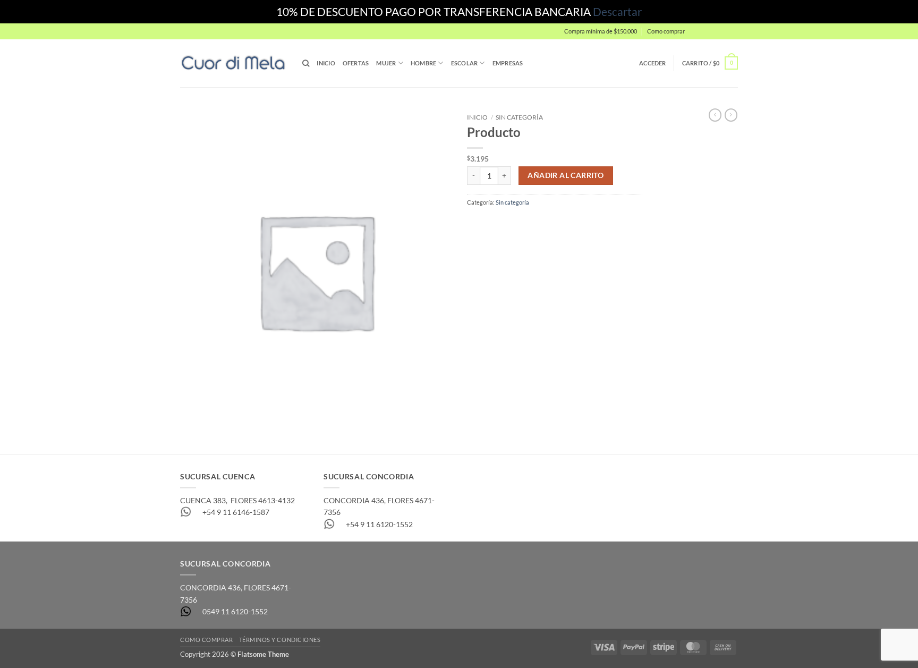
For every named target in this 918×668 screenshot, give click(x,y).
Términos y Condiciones (280, 639)
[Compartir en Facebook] (475, 223)
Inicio (326, 63)
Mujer (386, 63)
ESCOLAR (464, 63)
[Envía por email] (509, 223)
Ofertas (356, 63)
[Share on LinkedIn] (542, 223)
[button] (714, 31)
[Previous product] (731, 115)
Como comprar (666, 31)
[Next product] (715, 115)
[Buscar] (305, 63)
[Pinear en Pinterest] (525, 223)
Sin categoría (519, 117)
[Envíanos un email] (742, 36)
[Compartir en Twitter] (492, 223)
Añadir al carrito (566, 175)
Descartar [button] (617, 11)
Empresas (507, 63)
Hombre (423, 63)
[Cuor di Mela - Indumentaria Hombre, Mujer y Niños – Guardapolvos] (233, 63)
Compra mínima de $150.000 (600, 31)
